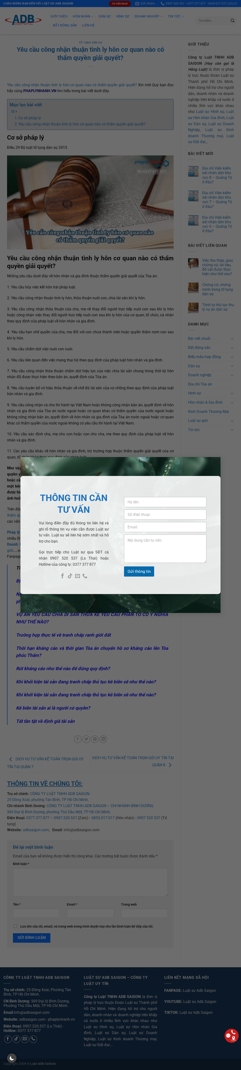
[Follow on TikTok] (70, 576)
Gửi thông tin (139, 571)
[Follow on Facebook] (62, 576)
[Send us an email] (77, 576)
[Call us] (84, 576)
